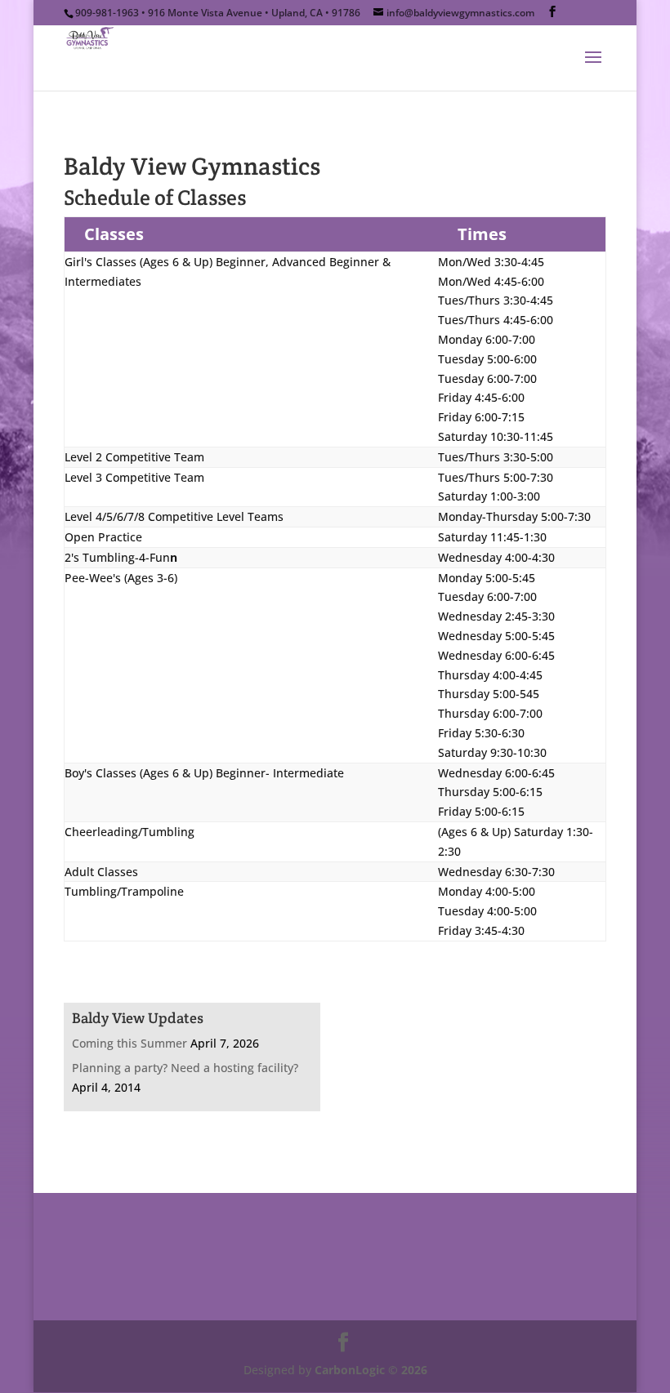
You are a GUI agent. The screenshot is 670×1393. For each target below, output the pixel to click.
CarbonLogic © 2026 (371, 1369)
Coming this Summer (129, 1043)
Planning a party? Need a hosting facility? (185, 1067)
